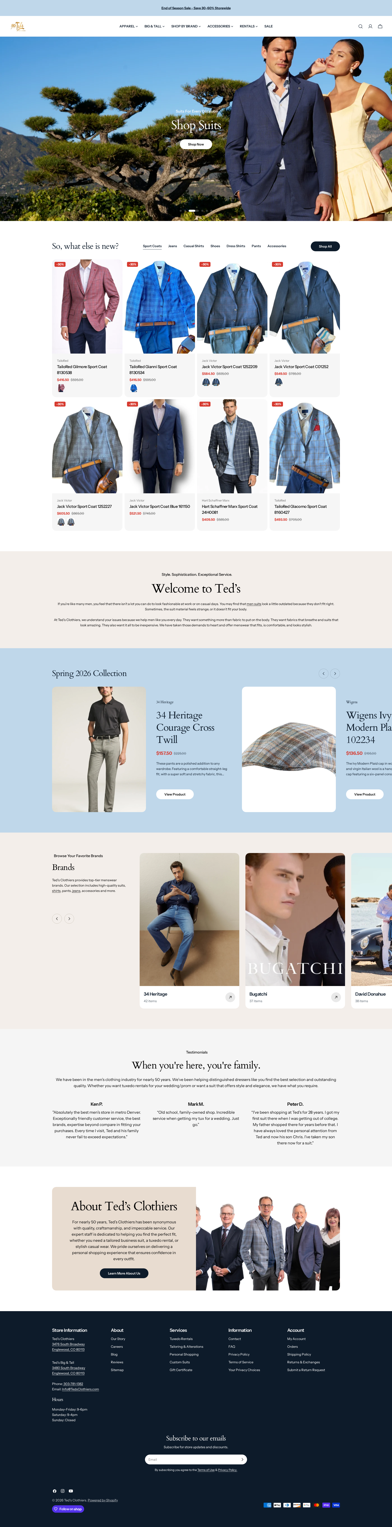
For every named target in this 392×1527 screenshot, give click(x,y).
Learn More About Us (124, 1273)
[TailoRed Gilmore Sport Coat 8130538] (87, 306)
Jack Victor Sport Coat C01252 (301, 366)
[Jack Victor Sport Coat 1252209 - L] (216, 382)
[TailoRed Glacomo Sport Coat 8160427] (305, 446)
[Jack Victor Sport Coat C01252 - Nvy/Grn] (278, 382)
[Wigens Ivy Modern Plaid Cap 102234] (289, 749)
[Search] (360, 26)
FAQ (231, 1346)
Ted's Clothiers (75, 1500)
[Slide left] (324, 673)
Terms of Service (240, 1362)
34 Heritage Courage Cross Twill (185, 727)
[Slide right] (335, 673)
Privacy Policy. (227, 1470)
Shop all (325, 246)
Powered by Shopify (103, 1500)
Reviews (117, 1362)
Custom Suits (180, 1362)
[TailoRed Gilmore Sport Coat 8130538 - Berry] (61, 388)
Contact (234, 1339)
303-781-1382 (73, 1384)
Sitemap (117, 1370)
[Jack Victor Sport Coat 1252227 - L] (71, 522)
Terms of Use (206, 1470)
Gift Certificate (181, 1370)
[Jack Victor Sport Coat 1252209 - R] (206, 382)
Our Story (118, 1339)
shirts (56, 891)
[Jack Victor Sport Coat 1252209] (232, 306)
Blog (114, 1354)
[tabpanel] (196, 395)
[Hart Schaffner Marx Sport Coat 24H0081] (232, 446)
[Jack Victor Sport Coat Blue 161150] (160, 446)
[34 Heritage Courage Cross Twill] (99, 749)
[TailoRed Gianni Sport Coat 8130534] (160, 306)
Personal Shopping (184, 1354)
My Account (296, 1339)
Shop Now (196, 144)
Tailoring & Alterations (186, 1346)
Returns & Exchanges (303, 1362)
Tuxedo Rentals (181, 1339)
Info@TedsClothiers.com (80, 1389)
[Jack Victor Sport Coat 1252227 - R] (61, 522)
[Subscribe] (242, 1459)
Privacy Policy (238, 1354)
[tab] (152, 246)
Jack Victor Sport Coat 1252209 (229, 366)
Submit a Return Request (306, 1370)
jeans (76, 891)
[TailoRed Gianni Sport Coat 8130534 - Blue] (133, 388)
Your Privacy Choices (244, 1370)
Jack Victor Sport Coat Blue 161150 (159, 506)
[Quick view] (116, 268)
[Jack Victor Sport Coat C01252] (305, 306)
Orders (292, 1346)
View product (175, 794)
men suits (254, 604)
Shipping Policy (299, 1354)
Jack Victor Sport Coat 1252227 (84, 506)
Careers (117, 1346)
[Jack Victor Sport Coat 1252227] (87, 446)
